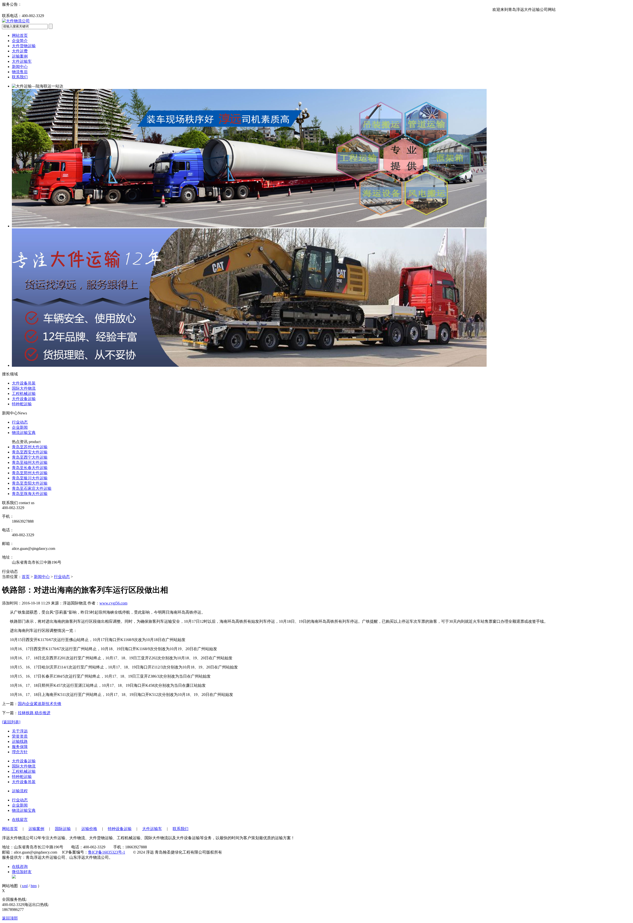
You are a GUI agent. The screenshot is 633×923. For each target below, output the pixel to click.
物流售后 (20, 72)
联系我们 (20, 77)
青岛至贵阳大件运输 (29, 483)
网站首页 (20, 35)
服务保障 (20, 747)
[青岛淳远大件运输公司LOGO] (16, 21)
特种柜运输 (22, 776)
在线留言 (20, 819)
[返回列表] (11, 722)
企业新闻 (20, 427)
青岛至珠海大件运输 (29, 494)
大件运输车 (22, 61)
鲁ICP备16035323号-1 (106, 852)
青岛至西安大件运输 (29, 452)
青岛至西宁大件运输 (29, 457)
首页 (26, 577)
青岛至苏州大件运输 (29, 447)
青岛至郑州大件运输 (29, 473)
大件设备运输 (24, 761)
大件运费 (20, 51)
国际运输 (63, 829)
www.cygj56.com (113, 603)
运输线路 (20, 741)
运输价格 (89, 829)
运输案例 (20, 56)
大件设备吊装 (24, 782)
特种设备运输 (120, 829)
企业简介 (20, 41)
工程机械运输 (24, 771)
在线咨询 (20, 866)
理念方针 (20, 752)
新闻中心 (20, 66)
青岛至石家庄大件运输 (31, 488)
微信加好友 (22, 872)
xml (25, 886)
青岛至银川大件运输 (29, 478)
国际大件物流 (24, 766)
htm (34, 886)
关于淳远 (20, 731)
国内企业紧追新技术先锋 (39, 704)
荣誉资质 (20, 736)
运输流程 (20, 791)
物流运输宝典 (24, 432)
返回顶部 (10, 918)
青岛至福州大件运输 (29, 462)
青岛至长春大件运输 (29, 468)
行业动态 (20, 422)
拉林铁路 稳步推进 (34, 713)
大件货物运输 (24, 46)
